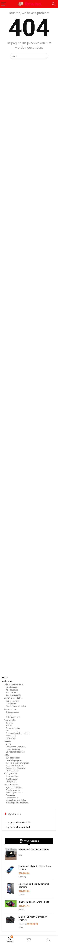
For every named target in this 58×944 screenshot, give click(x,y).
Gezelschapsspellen (14, 760)
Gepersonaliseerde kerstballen (18, 733)
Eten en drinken (10, 709)
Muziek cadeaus (12, 771)
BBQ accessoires (13, 758)
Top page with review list (18, 822)
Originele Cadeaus (11, 785)
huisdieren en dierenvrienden (17, 763)
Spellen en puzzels (13, 695)
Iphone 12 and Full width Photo (34, 902)
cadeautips (7, 681)
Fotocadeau (10, 795)
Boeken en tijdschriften (13, 698)
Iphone (21, 910)
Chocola (9, 715)
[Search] (53, 4)
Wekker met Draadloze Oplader (34, 849)
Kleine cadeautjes (11, 776)
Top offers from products (18, 827)
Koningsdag (11, 736)
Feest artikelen (10, 720)
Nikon (21, 928)
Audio (8, 744)
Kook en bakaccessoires (15, 768)
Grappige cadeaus (13, 790)
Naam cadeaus (12, 798)
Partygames (11, 738)
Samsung (22, 877)
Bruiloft (9, 726)
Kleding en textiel (11, 774)
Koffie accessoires (13, 717)
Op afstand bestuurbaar (15, 752)
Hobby (6, 755)
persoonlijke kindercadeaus (17, 803)
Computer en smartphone (16, 747)
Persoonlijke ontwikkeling (16, 706)
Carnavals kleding (13, 728)
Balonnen (10, 723)
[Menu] (3, 4)
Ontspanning (11, 703)
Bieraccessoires (12, 712)
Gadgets (7, 741)
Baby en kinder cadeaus (13, 684)
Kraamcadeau (11, 692)
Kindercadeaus (12, 690)
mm (20, 855)
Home (5, 677)
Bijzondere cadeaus (14, 788)
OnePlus (22, 895)
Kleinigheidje (11, 782)
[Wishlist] (29, 940)
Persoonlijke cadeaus (14, 793)
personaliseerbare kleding (16, 800)
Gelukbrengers (11, 779)
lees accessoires (12, 701)
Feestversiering (12, 731)
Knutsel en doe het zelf (15, 765)
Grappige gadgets (13, 749)
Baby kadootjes (12, 687)
